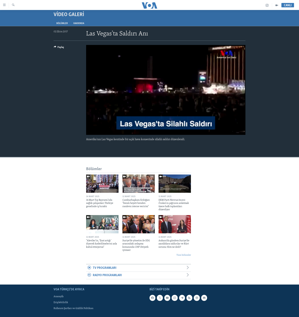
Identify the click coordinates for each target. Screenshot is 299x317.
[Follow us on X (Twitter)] (160, 298)
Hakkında (78, 23)
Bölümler (62, 23)
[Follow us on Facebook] (152, 298)
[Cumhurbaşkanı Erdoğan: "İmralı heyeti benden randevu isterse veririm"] (138, 183)
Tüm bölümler (183, 255)
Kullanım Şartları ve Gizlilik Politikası (73, 308)
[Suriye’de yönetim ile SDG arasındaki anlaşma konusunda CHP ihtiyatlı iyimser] (138, 224)
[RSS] (189, 298)
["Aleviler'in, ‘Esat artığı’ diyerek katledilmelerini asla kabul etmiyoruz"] (102, 224)
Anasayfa (59, 296)
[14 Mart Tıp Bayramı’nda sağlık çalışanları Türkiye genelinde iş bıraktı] (102, 183)
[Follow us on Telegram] (182, 298)
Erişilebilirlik (61, 302)
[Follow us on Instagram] (175, 298)
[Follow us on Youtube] (167, 298)
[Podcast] (197, 298)
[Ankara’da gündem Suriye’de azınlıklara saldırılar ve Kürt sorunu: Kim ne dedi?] (175, 224)
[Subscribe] (204, 298)
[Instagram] (267, 5)
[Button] (59, 48)
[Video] (276, 5)
